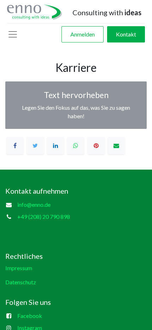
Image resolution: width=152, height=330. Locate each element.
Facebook (29, 315)
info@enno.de (34, 204)
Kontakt (126, 34)
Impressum (18, 267)
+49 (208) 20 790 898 (43, 216)
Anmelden (82, 34)
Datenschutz (20, 282)
